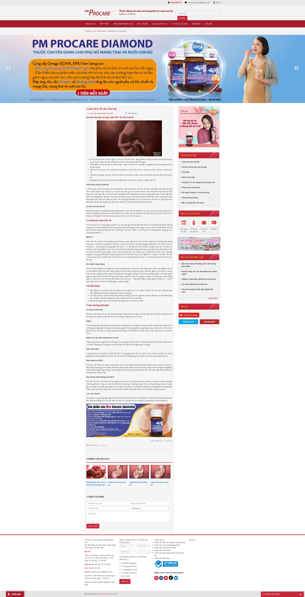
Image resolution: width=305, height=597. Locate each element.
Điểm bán (16, 594)
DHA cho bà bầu (188, 177)
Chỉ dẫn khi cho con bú (194, 230)
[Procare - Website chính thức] (100, 12)
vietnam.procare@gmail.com (199, 2)
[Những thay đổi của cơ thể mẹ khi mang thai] (96, 479)
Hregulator (188, 322)
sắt (148, 384)
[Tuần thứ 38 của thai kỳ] (160, 479)
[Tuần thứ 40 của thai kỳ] (118, 479)
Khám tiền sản (204, 230)
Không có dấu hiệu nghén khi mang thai (199, 279)
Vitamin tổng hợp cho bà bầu (194, 167)
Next (296, 68)
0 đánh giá (101, 445)
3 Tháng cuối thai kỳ (129, 573)
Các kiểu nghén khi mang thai (194, 284)
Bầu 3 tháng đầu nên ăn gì (193, 203)
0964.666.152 (176, 2)
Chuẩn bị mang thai (128, 563)
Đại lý (218, 2)
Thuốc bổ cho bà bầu (190, 162)
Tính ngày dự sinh (183, 230)
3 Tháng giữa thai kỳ (129, 569)
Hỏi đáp (214, 229)
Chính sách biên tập (161, 558)
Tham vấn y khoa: (101, 113)
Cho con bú (125, 576)
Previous (8, 68)
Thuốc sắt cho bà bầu (191, 187)
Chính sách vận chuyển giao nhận (167, 545)
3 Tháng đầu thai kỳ (129, 566)
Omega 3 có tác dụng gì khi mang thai (198, 182)
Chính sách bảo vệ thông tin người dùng (169, 542)
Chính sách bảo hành (162, 550)
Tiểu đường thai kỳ (190, 197)
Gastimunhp (209, 322)
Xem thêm (212, 298)
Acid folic (186, 172)
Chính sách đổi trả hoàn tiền (165, 547)
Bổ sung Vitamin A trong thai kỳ (195, 192)
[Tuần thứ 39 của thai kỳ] (139, 479)
